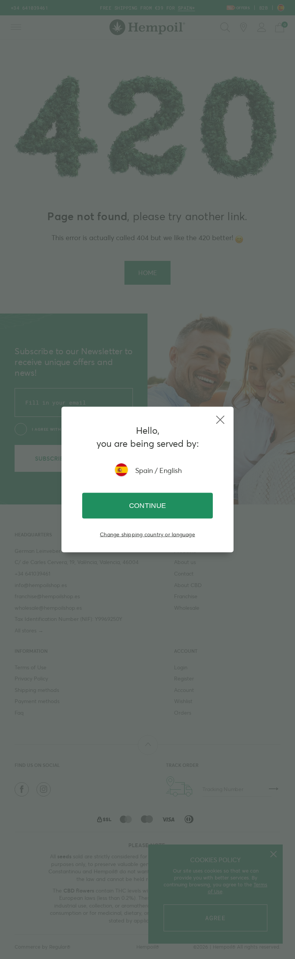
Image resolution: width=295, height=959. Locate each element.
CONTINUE (147, 505)
